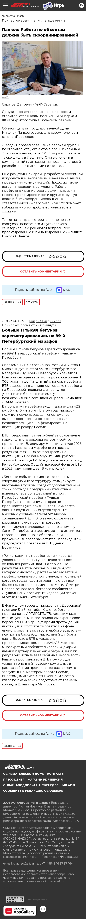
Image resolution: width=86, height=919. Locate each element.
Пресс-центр (13, 779)
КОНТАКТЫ (55, 774)
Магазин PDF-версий (45, 779)
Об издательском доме (23, 774)
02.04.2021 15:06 (13, 16)
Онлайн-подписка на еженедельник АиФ (39, 785)
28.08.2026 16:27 (13, 321)
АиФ (5, 97)
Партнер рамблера (37, 899)
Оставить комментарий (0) (43, 271)
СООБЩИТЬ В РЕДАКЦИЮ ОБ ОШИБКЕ (33, 791)
